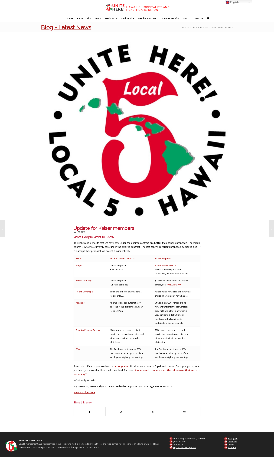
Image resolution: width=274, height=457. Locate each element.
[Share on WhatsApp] (153, 411)
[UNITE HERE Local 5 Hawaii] (137, 131)
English (234, 2)
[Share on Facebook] (89, 411)
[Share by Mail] (184, 411)
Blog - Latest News (66, 27)
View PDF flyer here (84, 392)
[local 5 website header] (137, 7)
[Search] (207, 18)
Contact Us (178, 444)
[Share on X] (121, 411)
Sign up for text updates (184, 447)
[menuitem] (70, 18)
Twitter (231, 444)
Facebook (232, 441)
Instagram (232, 438)
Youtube (232, 447)
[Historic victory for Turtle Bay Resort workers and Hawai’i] (2, 228)
